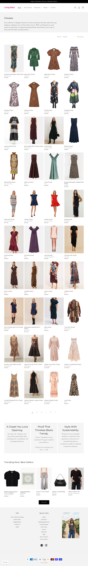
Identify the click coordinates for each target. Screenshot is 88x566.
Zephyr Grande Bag (58, 491)
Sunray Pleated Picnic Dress (13, 400)
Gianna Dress (8, 255)
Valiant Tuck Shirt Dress (52, 364)
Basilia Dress (68, 146)
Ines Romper (48, 255)
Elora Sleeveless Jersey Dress (33, 146)
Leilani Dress (28, 219)
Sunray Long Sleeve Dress (12, 364)
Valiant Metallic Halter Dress (33, 400)
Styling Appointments (44, 521)
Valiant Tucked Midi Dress (72, 364)
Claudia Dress (28, 291)
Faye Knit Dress (9, 219)
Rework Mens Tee (74, 491)
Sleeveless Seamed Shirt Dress (32, 328)
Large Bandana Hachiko (25, 492)
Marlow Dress (68, 74)
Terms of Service (44, 536)
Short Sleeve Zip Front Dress (13, 327)
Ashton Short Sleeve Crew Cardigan (11, 492)
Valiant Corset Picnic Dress (33, 364)
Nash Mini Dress (49, 74)
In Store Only (14, 70)
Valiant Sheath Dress (51, 400)
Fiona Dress (48, 182)
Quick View (14, 141)
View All (44, 502)
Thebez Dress (68, 291)
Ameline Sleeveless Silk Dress (14, 74)
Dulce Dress (68, 219)
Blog (44, 534)
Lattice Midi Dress (10, 146)
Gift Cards (44, 531)
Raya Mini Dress (29, 74)
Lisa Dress (67, 400)
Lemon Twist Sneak (42, 491)
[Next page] (55, 412)
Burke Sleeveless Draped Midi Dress (74, 183)
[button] (20, 8)
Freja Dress (48, 146)
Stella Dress (48, 110)
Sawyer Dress (8, 110)
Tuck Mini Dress (69, 327)
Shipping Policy (17, 521)
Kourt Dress (8, 291)
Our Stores (44, 519)
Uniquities (46, 562)
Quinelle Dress (29, 255)
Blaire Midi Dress (9, 182)
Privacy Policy (44, 539)
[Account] (79, 7)
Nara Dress (47, 327)
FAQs (17, 526)
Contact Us (17, 524)
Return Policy (17, 519)
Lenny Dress (48, 291)
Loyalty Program (44, 524)
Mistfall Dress (68, 110)
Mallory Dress (28, 182)
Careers (44, 529)
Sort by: (59, 36)
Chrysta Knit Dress (70, 255)
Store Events (44, 526)
